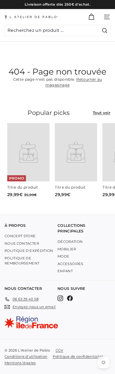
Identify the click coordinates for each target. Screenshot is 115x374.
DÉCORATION (70, 241)
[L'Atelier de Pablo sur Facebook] (70, 298)
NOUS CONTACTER (22, 243)
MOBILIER (66, 249)
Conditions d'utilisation (26, 356)
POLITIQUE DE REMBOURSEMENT (22, 261)
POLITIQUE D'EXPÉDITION (29, 250)
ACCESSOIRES (70, 264)
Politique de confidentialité (78, 356)
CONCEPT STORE (20, 236)
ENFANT (65, 271)
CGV (59, 350)
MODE (63, 256)
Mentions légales (20, 363)
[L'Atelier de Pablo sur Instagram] (60, 298)
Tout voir (101, 112)
